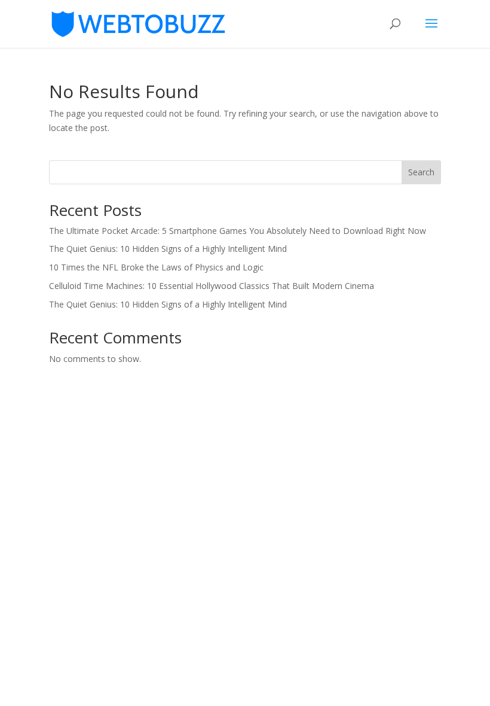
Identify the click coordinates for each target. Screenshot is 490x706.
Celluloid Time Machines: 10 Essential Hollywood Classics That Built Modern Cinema (211, 285)
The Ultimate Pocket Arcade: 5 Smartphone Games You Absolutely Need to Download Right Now (237, 230)
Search (421, 172)
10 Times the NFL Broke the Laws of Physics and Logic (156, 267)
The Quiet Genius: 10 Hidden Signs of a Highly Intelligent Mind (168, 248)
